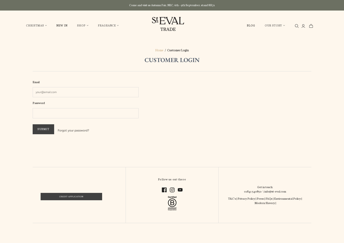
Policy (251, 198)
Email (36, 82)
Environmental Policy (287, 198)
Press (260, 198)
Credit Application (71, 196)
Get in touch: (265, 187)
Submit (43, 129)
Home (159, 50)
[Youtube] (180, 190)
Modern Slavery (265, 203)
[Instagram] (172, 190)
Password (39, 103)
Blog (251, 25)
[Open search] (297, 26)
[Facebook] (164, 190)
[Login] (303, 26)
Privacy (242, 198)
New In (61, 25)
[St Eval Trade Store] (168, 23)
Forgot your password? (73, 130)
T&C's (232, 198)
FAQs (269, 198)
